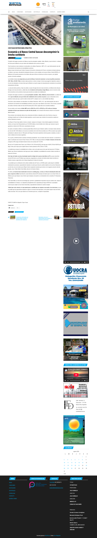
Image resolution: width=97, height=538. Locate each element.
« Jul (64, 473)
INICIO (13, 12)
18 (68, 465)
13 (75, 462)
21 (79, 465)
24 (64, 468)
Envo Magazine (57, 535)
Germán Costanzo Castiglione (31, 57)
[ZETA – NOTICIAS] (9, 12)
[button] (76, 195)
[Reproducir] (65, 262)
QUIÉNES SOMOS (61, 12)
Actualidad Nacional (19, 211)
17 (64, 465)
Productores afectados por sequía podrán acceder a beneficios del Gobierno (22, 218)
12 (71, 462)
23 (86, 465)
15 (82, 462)
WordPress (47, 535)
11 (68, 462)
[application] (76, 64)
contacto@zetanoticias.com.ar (56, 487)
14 (79, 462)
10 (64, 462)
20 (75, 465)
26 (71, 468)
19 (71, 465)
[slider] (75, 262)
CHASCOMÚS (20, 12)
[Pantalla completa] (87, 262)
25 (68, 468)
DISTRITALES (37, 12)
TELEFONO (52, 482)
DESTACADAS (28, 12)
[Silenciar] (85, 262)
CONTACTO (52, 12)
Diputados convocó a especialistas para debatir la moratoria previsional (45, 218)
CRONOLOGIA (45, 12)
